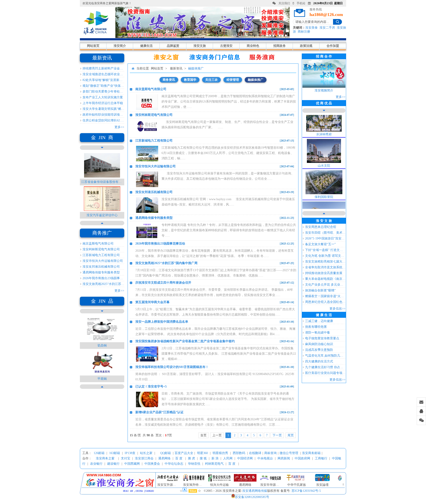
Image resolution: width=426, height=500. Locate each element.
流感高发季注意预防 (319, 350)
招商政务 (279, 45)
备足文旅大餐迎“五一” (320, 244)
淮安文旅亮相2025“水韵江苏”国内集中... (103, 284)
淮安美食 (311, 27)
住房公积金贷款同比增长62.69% (103, 120)
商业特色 (253, 45)
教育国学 (190, 79)
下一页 (277, 435)
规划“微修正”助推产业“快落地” (103, 85)
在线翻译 (255, 453)
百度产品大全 (184, 453)
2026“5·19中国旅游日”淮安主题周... (325, 238)
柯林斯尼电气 (214, 463)
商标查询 (270, 453)
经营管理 (233, 79)
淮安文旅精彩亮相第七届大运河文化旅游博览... (325, 261)
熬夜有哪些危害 (316, 326)
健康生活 (146, 45)
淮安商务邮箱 (311, 453)
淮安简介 (120, 45)
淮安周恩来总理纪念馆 (320, 227)
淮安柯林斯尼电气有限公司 (101, 249)
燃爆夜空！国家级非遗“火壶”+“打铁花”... (325, 296)
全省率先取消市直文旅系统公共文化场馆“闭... (325, 267)
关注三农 (211, 79)
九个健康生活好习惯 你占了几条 (325, 367)
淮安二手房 (327, 27)
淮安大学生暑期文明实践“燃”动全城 (103, 109)
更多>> (119, 127)
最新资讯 (176, 68)
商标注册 (304, 31)
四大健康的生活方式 (319, 361)
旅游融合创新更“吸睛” (320, 290)
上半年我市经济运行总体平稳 (103, 103)
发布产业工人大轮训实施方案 (103, 97)
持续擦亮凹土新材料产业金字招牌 (103, 68)
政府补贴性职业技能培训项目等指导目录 (103, 114)
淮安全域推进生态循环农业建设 (103, 74)
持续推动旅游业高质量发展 (323, 273)
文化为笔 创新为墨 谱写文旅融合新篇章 (325, 255)
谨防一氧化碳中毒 (317, 332)
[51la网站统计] (185, 490)
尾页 (291, 435)
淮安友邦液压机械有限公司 (101, 266)
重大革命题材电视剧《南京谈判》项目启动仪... (325, 279)
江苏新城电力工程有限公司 (101, 255)
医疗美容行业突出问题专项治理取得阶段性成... (325, 373)
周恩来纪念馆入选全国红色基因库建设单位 (325, 302)
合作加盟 (333, 45)
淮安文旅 (199, 45)
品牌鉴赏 (173, 45)
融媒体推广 (196, 68)
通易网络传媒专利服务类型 (101, 272)
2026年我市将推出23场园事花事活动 (103, 278)
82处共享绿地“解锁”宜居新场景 (103, 80)
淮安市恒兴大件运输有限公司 (103, 261)
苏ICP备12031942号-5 (306, 490)
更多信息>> (337, 308)
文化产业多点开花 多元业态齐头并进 (325, 284)
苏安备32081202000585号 (252, 497)
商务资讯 (169, 79)
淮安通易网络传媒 (254, 490)
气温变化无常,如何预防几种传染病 (325, 355)
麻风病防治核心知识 (319, 344)
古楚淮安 (226, 45)
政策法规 (306, 45)
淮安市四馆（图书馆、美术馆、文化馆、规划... (325, 232)
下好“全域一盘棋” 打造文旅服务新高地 (325, 250)
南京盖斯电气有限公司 (98, 243)
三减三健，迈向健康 (319, 321)
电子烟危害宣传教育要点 (322, 338)
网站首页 (93, 45)
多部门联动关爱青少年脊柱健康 (103, 91)
